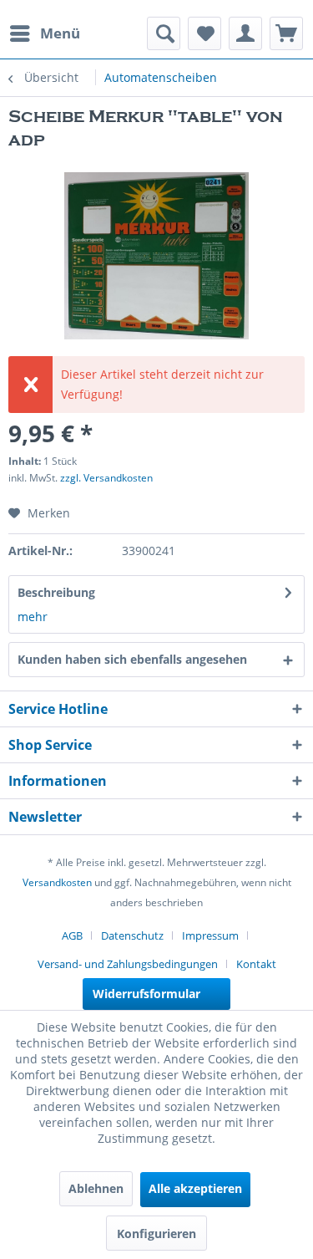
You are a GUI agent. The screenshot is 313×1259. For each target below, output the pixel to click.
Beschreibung (56, 592)
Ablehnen (96, 1188)
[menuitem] (44, 33)
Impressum (210, 935)
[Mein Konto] (245, 33)
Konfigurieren (156, 1233)
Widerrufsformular (146, 994)
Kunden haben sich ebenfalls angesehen (132, 659)
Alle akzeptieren (195, 1188)
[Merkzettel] (204, 33)
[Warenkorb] (286, 33)
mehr (33, 616)
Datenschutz (132, 935)
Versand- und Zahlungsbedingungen (128, 963)
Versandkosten (57, 882)
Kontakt (256, 963)
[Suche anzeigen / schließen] (163, 33)
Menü (60, 33)
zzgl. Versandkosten (106, 478)
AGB (72, 935)
